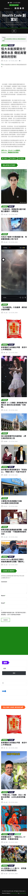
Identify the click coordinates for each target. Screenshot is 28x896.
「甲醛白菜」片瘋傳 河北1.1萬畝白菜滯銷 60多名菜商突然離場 (13, 797)
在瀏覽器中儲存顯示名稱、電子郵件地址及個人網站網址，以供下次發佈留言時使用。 (13, 613)
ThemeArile (23, 893)
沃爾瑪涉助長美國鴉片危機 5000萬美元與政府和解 (12, 502)
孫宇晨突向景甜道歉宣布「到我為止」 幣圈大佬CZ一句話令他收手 (14, 470)
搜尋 (5, 662)
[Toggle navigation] (14, 30)
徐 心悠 (5, 60)
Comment (4, 582)
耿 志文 (5, 506)
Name (3, 595)
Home (4, 37)
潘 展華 (5, 441)
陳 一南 (5, 352)
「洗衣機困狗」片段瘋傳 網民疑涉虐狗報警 (14, 308)
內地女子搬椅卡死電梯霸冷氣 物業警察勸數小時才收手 (14, 238)
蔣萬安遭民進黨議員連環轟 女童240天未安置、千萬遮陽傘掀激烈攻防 (14, 531)
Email (3, 603)
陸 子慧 (5, 842)
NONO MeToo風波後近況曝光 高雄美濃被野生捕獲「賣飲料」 (13, 560)
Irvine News (14, 893)
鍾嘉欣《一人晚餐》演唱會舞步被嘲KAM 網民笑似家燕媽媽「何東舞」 (14, 405)
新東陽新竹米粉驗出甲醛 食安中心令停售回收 (14, 348)
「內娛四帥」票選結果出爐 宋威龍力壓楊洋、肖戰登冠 (13, 210)
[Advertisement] (14, 641)
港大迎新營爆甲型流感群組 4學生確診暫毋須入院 (13, 437)
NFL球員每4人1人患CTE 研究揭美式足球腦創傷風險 (13, 869)
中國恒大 (6, 158)
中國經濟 (22, 158)
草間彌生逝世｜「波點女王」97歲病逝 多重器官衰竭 (13, 838)
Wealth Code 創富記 (14, 17)
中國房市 (14, 158)
